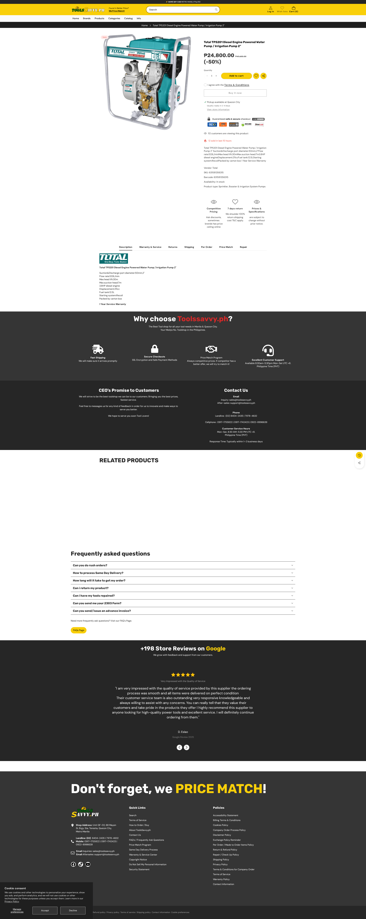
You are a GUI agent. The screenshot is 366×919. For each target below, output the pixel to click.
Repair (243, 247)
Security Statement (139, 869)
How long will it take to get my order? (99, 580)
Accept (45, 910)
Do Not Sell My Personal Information (147, 864)
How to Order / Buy (139, 825)
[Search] (216, 9)
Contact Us (135, 834)
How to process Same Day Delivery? (98, 573)
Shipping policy (144, 912)
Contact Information (223, 884)
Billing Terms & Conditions (226, 820)
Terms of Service (137, 820)
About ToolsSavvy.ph (140, 830)
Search (132, 815)
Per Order (206, 247)
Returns (172, 247)
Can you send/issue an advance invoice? (102, 611)
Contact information (161, 912)
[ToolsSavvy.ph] (88, 9)
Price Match (226, 247)
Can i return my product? (91, 588)
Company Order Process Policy (229, 830)
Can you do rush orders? (90, 565)
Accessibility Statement (225, 815)
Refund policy (99, 912)
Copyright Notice (138, 859)
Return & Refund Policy (225, 849)
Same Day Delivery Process (143, 849)
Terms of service (128, 912)
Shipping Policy (221, 859)
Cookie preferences (180, 912)
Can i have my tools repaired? (94, 595)
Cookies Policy (220, 825)
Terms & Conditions (236, 84)
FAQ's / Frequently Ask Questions (146, 839)
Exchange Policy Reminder (227, 839)
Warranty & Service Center (143, 854)
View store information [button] (218, 109)
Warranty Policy (221, 879)
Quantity (208, 70)
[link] (282, 9)
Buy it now (235, 92)
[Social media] (359, 462)
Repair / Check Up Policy (226, 854)
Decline (73, 910)
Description (125, 247)
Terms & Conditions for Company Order (233, 869)
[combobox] (182, 9)
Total (215, 167)
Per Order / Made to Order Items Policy (233, 844)
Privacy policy (113, 912)
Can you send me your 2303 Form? (97, 603)
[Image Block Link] (235, 122)
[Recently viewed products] (359, 455)
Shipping (189, 247)
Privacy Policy (12, 901)
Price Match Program (140, 844)
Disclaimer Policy (222, 834)
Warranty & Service (150, 247)
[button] (294, 9)
